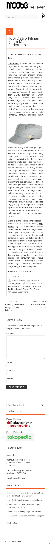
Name (9, 362)
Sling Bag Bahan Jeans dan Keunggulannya (25, 500)
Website (9, 378)
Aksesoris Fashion (34, 283)
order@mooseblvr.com (15, 478)
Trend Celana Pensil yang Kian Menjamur (24, 511)
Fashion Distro (27, 286)
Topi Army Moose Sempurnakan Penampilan (25, 516)
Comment (10, 333)
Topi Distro (34, 289)
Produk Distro (22, 289)
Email (9, 370)
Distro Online (14, 286)
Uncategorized (14, 283)
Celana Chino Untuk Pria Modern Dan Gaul (37, 304)
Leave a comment (20, 292)
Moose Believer (19, 280)
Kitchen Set (12, 523)
